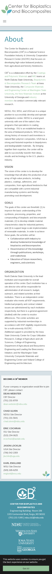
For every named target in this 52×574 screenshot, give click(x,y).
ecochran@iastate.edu (14, 439)
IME (34, 76)
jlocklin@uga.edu (11, 456)
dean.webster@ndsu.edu (15, 404)
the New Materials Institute (27, 94)
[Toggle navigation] (4, 21)
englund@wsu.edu (12, 473)
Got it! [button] (26, 568)
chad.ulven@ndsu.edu (14, 421)
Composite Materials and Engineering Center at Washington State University (25, 90)
